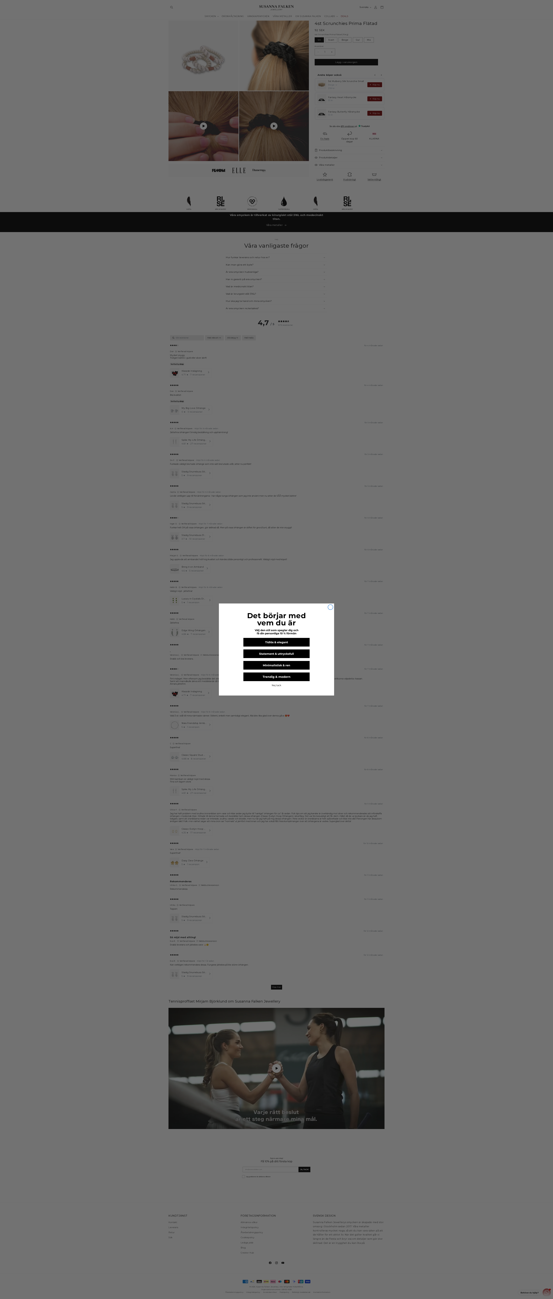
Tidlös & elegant (276, 642)
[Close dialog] (330, 607)
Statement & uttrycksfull (276, 653)
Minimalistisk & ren (276, 665)
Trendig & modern (276, 677)
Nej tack (276, 685)
